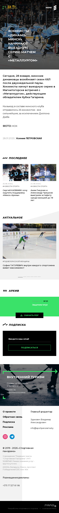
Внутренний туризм (25, 377)
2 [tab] (25, 277)
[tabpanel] (29, 249)
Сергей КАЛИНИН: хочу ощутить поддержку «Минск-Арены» (15, 192)
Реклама (8, 427)
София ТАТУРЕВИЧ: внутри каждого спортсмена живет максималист (29, 266)
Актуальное (13, 217)
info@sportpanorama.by (42, 428)
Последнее (17, 158)
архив (13, 290)
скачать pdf (31, 315)
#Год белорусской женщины (16, 261)
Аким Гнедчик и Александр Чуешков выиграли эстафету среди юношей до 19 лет (42, 195)
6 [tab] (39, 277)
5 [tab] (35, 277)
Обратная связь (12, 417)
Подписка (9, 422)
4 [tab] (32, 277)
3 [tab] (28, 277)
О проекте (9, 411)
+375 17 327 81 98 (11, 485)
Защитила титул (39, 305)
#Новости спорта (11, 186)
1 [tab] (20, 277)
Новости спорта (16, 26)
